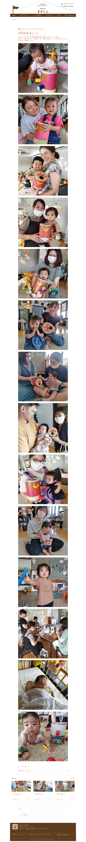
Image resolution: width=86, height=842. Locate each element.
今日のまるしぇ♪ (17, 794)
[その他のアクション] (67, 29)
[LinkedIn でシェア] (25, 766)
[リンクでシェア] (28, 766)
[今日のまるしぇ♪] (21, 786)
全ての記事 (13, 19)
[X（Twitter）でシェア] (22, 766)
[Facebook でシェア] (18, 766)
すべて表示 (72, 778)
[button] (73, 19)
